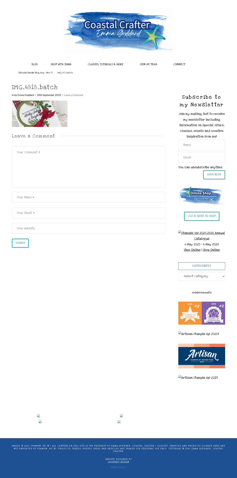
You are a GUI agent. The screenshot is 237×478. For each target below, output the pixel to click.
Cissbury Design (118, 462)
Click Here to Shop (202, 216)
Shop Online (211, 250)
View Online (192, 250)
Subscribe (214, 174)
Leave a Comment (73, 95)
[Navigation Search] (203, 63)
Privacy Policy (118, 467)
